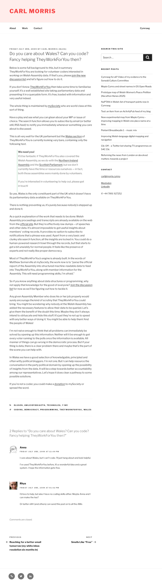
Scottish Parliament (50, 164)
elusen (18, 405)
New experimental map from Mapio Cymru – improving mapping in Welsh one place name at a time (125, 121)
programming (49, 410)
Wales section (73, 136)
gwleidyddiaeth (34, 405)
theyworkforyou (71, 410)
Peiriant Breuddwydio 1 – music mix (119, 130)
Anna (23, 447)
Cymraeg (145, 28)
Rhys (23, 483)
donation (59, 384)
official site (26, 224)
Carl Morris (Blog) (54, 49)
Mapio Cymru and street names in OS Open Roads (126, 86)
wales (88, 410)
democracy (31, 410)
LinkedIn (105, 186)
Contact (38, 28)
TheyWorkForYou (40, 86)
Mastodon (106, 183)
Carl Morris (32, 11)
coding (18, 410)
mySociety (54, 105)
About (12, 28)
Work (25, 28)
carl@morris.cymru (110, 176)
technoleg (54, 405)
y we (65, 405)
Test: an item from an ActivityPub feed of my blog (126, 111)
